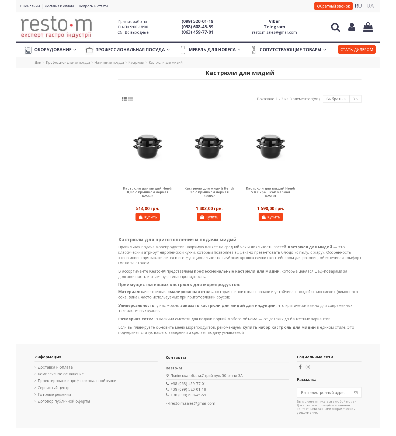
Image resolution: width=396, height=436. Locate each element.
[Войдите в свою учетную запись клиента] (352, 27)
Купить (150, 216)
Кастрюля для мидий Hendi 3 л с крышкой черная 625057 (209, 192)
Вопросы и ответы (93, 6)
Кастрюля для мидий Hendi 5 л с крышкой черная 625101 (270, 192)
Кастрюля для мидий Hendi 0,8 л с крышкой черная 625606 (147, 192)
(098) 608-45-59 (197, 27)
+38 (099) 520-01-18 (188, 389)
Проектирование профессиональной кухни (77, 380)
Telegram (274, 27)
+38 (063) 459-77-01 (188, 383)
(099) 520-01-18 (197, 21)
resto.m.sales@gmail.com (274, 32)
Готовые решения (54, 394)
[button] (356, 50)
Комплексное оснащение (61, 373)
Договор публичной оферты (64, 401)
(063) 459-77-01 (197, 32)
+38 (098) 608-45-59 (188, 394)
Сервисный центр (54, 387)
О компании (30, 6)
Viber (274, 21)
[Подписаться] (355, 392)
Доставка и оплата (60, 6)
